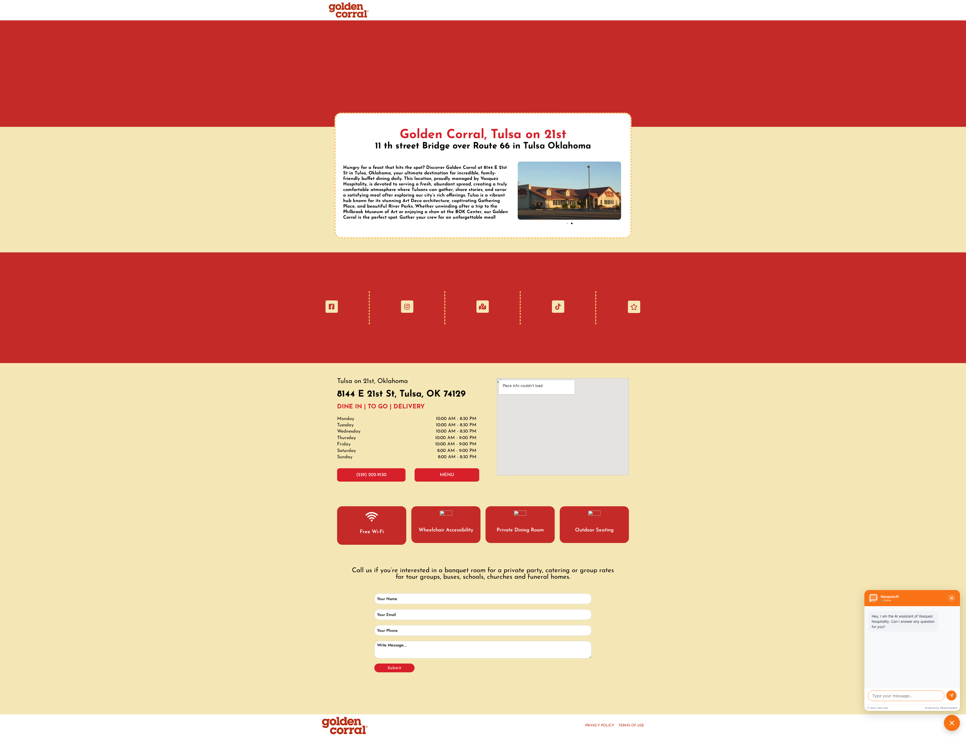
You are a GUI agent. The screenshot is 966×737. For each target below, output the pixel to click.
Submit (394, 668)
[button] (567, 223)
